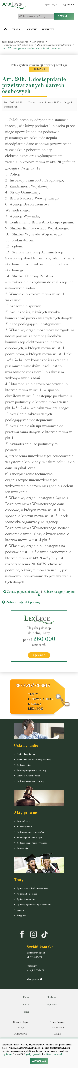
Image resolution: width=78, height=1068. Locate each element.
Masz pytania (33, 978)
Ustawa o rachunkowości (28, 775)
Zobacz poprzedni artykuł (22, 591)
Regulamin (51, 1004)
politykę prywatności (53, 1054)
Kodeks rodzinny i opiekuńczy (31, 831)
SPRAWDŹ (39, 69)
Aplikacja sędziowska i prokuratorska (34, 904)
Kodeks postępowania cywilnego (32, 770)
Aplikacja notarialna (26, 899)
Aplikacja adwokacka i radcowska (32, 888)
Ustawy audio (40, 699)
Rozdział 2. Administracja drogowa (54, 44)
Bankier (57, 1033)
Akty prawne (38, 41)
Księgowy (21, 915)
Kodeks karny (23, 821)
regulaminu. (7, 1054)
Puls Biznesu (57, 1027)
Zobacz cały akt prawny (22, 602)
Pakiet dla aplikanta (26, 753)
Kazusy (34, 703)
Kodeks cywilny (24, 764)
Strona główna (21, 41)
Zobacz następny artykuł (59, 591)
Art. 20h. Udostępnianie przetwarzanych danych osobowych (32, 48)
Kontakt (26, 1004)
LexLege (35, 708)
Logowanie (67, 4)
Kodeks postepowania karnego (31, 780)
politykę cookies (34, 1054)
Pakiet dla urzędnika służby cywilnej (34, 759)
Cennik (32, 29)
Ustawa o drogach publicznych (18, 44)
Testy (16, 29)
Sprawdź (39, 655)
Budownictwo (20, 1033)
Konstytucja (22, 848)
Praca (26, 1011)
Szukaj (63, 16)
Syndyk (20, 909)
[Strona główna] (5, 30)
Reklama (51, 996)
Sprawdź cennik (33, 685)
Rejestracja (50, 4)
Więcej (49, 29)
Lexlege (20, 1027)
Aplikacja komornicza (27, 893)
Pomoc (26, 996)
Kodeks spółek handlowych (29, 837)
